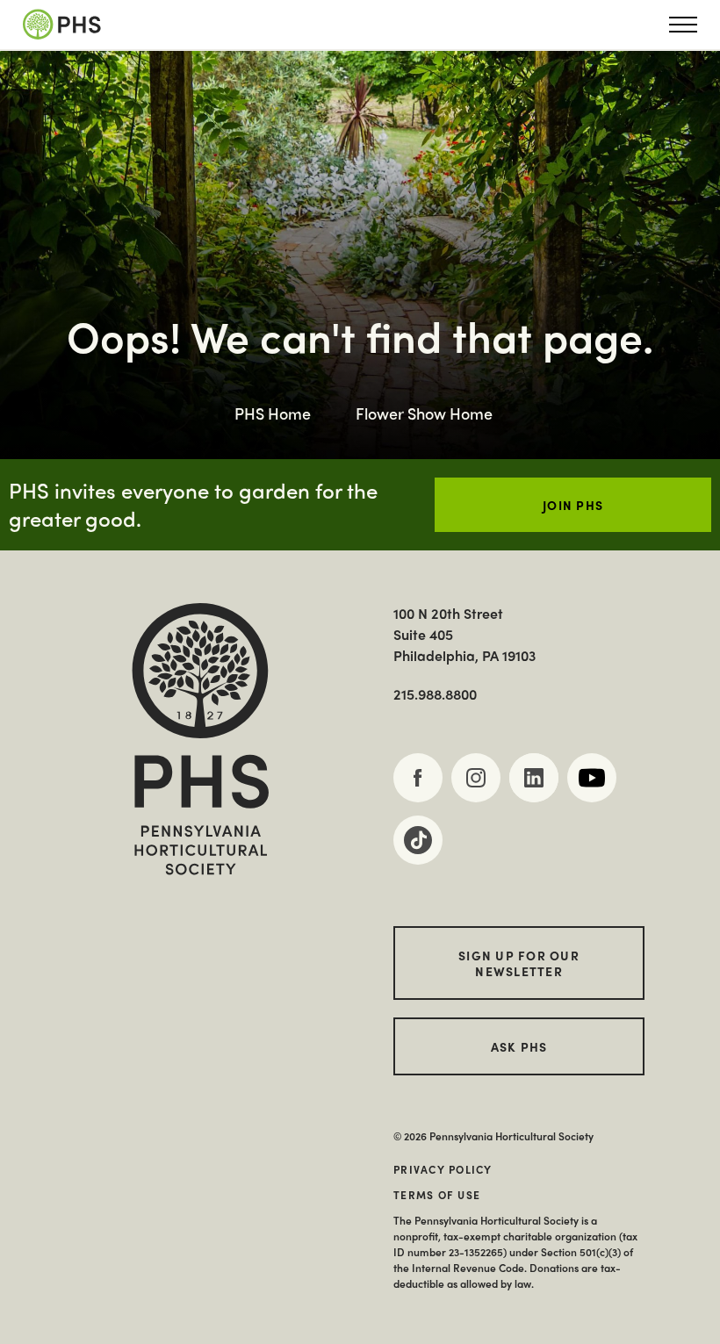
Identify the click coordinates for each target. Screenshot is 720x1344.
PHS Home (272, 413)
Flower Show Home (424, 413)
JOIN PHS (573, 505)
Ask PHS (519, 1046)
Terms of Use (436, 1195)
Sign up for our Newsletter (519, 963)
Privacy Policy (443, 1169)
